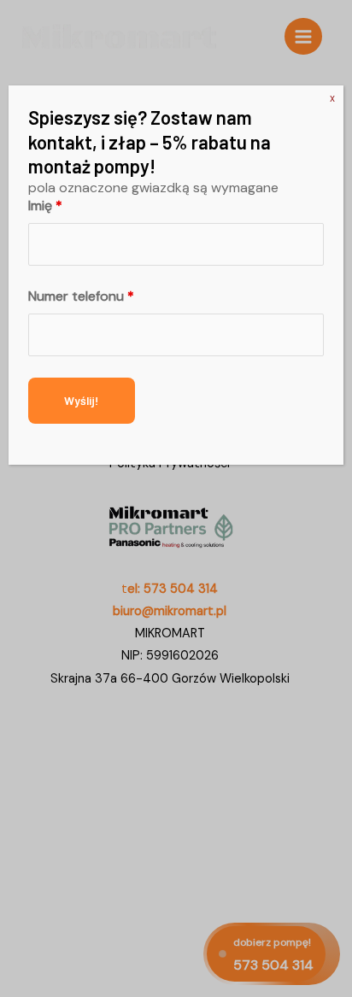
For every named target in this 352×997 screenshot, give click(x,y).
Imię (45, 205)
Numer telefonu (81, 296)
